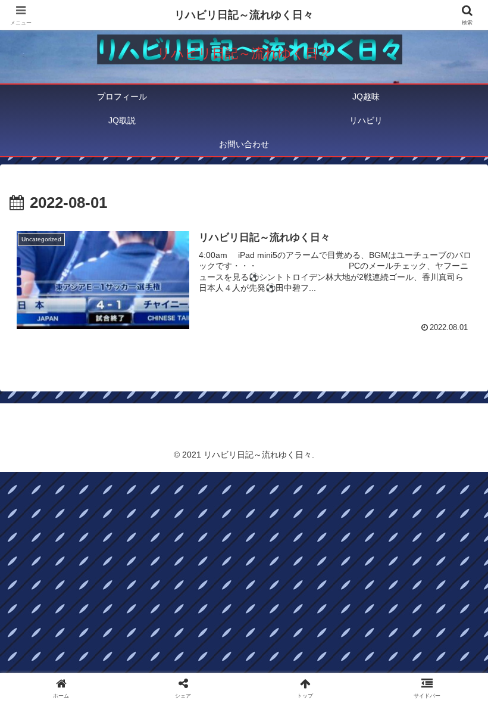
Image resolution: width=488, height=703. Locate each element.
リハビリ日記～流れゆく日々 (244, 15)
